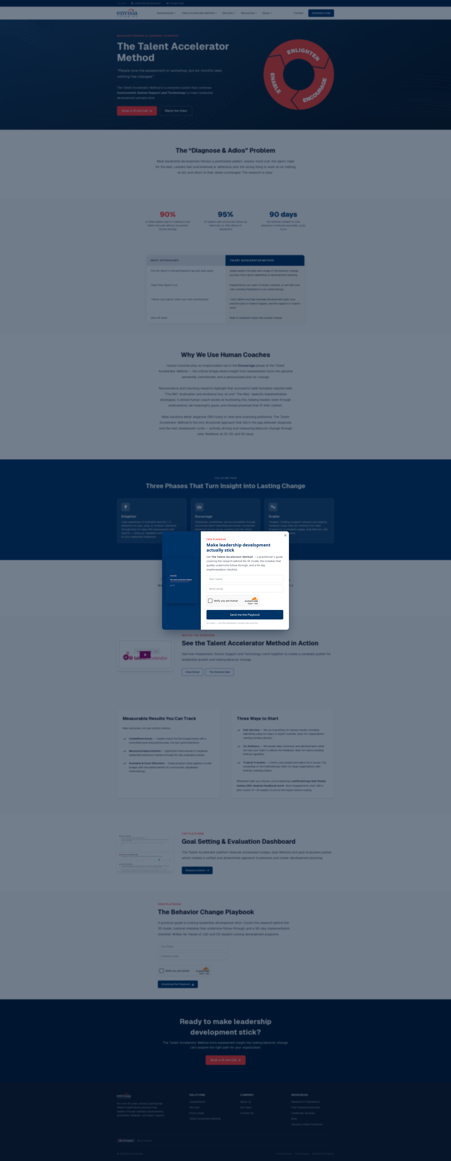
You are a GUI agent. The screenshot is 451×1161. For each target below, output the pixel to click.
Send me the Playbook (245, 615)
